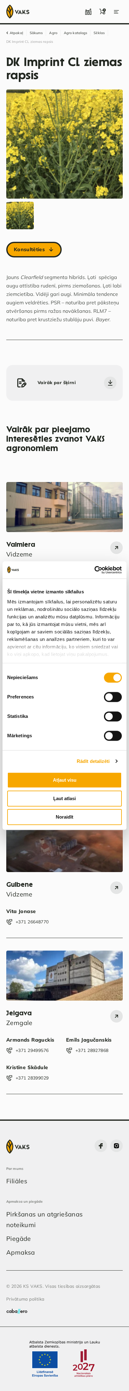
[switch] (113, 697)
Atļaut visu (64, 780)
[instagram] (116, 1146)
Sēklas (99, 33)
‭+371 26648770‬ (32, 922)
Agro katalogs (75, 33)
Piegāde (18, 1238)
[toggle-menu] (116, 11)
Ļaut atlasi (64, 798)
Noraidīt (64, 817)
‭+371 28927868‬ (91, 1050)
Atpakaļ (16, 33)
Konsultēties (29, 249)
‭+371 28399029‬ (32, 1078)
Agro (53, 33)
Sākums (36, 33)
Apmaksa (20, 1252)
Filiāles (16, 1181)
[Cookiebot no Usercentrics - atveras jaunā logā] (94, 570)
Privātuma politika (25, 1299)
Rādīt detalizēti (93, 761)
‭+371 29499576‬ (32, 1050)
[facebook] (101, 1146)
